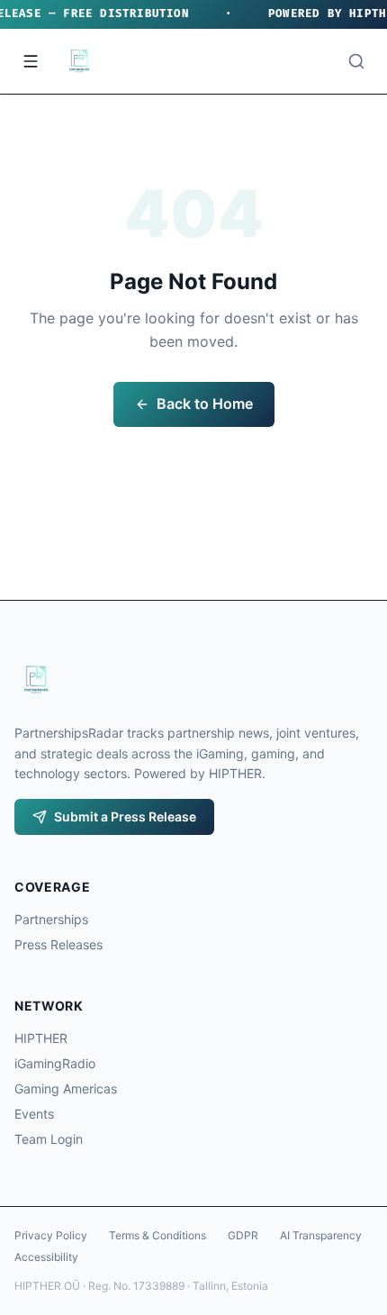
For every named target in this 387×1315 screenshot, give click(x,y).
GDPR (243, 1235)
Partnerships (51, 919)
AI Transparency (321, 1235)
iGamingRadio (54, 1063)
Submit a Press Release (125, 816)
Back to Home (205, 403)
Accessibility (46, 1257)
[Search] (356, 61)
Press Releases (58, 944)
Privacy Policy (50, 1235)
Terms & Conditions (157, 1235)
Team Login (48, 1139)
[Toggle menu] (30, 61)
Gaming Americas (65, 1088)
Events (34, 1113)
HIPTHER (41, 1038)
